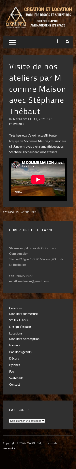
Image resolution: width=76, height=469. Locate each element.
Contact (14, 384)
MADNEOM (34, 443)
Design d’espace (20, 326)
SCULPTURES (18, 320)
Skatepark (16, 378)
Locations (15, 333)
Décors (14, 358)
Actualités (28, 212)
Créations (15, 308)
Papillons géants (20, 352)
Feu (11, 371)
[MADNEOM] (38, 27)
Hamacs (14, 345)
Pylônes (14, 365)
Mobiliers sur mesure (23, 313)
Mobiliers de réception (24, 339)
